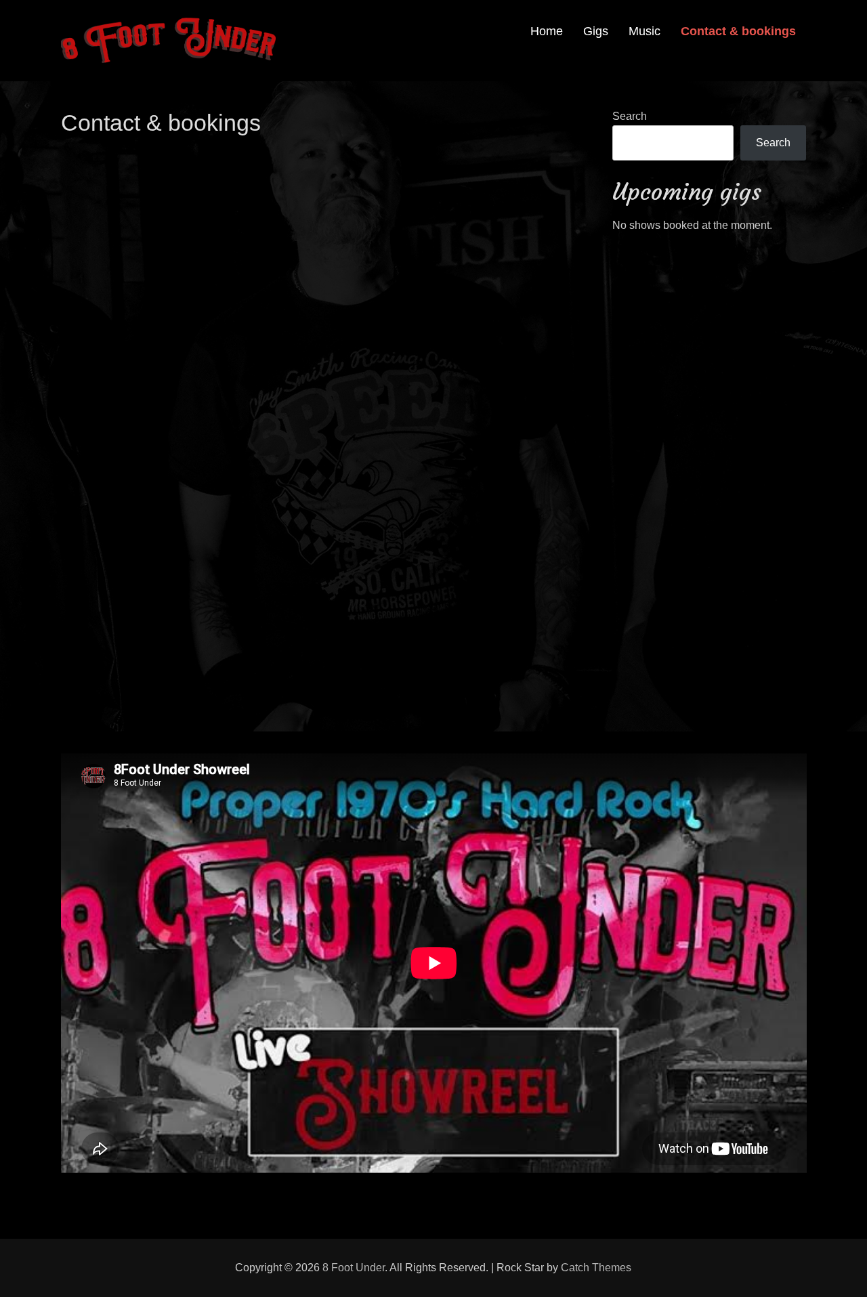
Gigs (595, 31)
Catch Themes (596, 1267)
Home (546, 31)
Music (644, 31)
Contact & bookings (738, 31)
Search (629, 116)
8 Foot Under (353, 1267)
